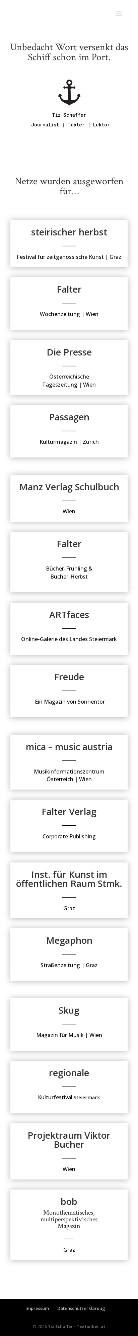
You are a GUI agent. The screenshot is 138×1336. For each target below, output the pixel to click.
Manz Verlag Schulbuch (69, 487)
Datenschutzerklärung (81, 1308)
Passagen (69, 417)
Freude (69, 677)
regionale (69, 1072)
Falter (69, 289)
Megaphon (69, 940)
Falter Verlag (69, 811)
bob (69, 1201)
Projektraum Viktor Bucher (69, 1139)
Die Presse (69, 352)
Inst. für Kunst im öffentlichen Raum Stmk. (69, 879)
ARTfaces (69, 614)
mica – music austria (69, 746)
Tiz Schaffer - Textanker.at (76, 1326)
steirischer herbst (69, 232)
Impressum (37, 1308)
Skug (69, 1010)
